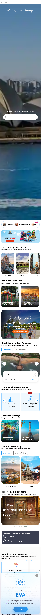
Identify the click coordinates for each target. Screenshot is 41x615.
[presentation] (4, 364)
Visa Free (6, 453)
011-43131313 (11, 537)
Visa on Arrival (20, 453)
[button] (14, 526)
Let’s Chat (20, 609)
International (20, 350)
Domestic (7, 350)
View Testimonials (20, 332)
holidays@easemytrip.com (16, 541)
